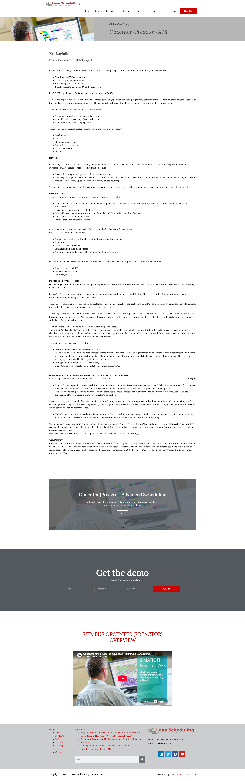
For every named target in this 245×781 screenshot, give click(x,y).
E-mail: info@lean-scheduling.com (165, 739)
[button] (121, 527)
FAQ (57, 739)
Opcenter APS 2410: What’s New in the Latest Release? (106, 736)
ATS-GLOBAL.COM (186, 774)
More (122, 513)
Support (59, 742)
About (58, 732)
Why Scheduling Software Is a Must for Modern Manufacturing (110, 732)
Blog (57, 749)
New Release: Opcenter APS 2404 (96, 749)
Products (59, 736)
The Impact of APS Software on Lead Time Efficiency (105, 745)
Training (59, 745)
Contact (59, 752)
